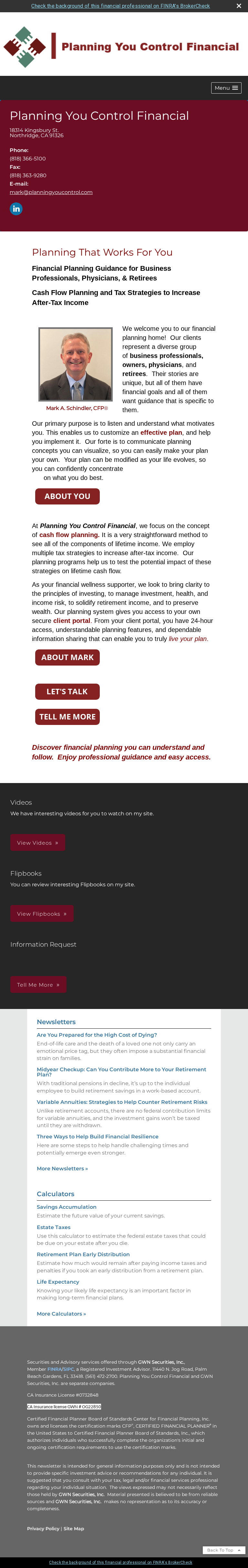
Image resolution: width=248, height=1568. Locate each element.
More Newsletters (62, 1169)
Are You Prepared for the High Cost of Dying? (97, 1035)
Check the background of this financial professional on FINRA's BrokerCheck (120, 6)
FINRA (54, 1369)
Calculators (55, 1194)
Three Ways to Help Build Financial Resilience (98, 1137)
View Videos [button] (34, 843)
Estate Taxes (53, 1227)
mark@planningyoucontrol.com (51, 192)
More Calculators (61, 1314)
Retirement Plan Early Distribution (83, 1254)
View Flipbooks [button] (38, 914)
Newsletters (56, 1022)
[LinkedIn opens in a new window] (16, 209)
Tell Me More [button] (35, 985)
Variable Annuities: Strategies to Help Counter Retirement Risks (122, 1102)
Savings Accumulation (67, 1207)
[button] (226, 88)
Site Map (74, 1529)
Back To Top (221, 1550)
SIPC (68, 1369)
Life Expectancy (58, 1282)
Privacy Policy (43, 1529)
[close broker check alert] (239, 5)
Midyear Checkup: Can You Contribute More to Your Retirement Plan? (121, 1072)
